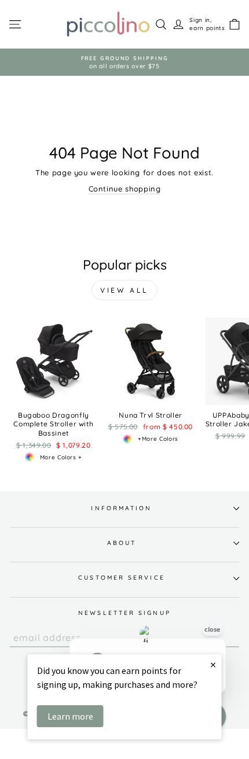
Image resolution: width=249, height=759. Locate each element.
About (121, 543)
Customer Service (121, 577)
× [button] (213, 664)
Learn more (70, 716)
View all (124, 290)
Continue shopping (125, 188)
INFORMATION (121, 508)
